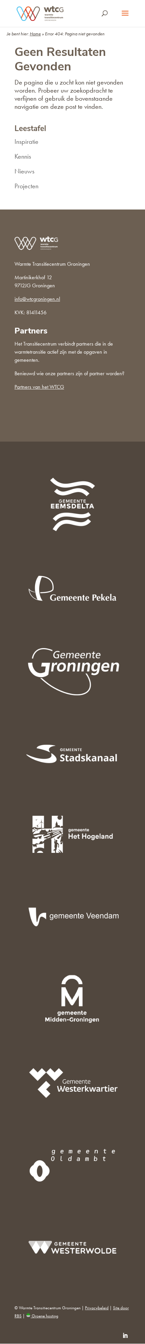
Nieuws (24, 171)
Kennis (22, 156)
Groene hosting (44, 1316)
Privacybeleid (97, 1308)
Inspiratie (26, 141)
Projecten (26, 186)
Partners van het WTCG (39, 386)
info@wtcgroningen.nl (37, 298)
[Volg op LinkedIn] (125, 1335)
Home (35, 34)
